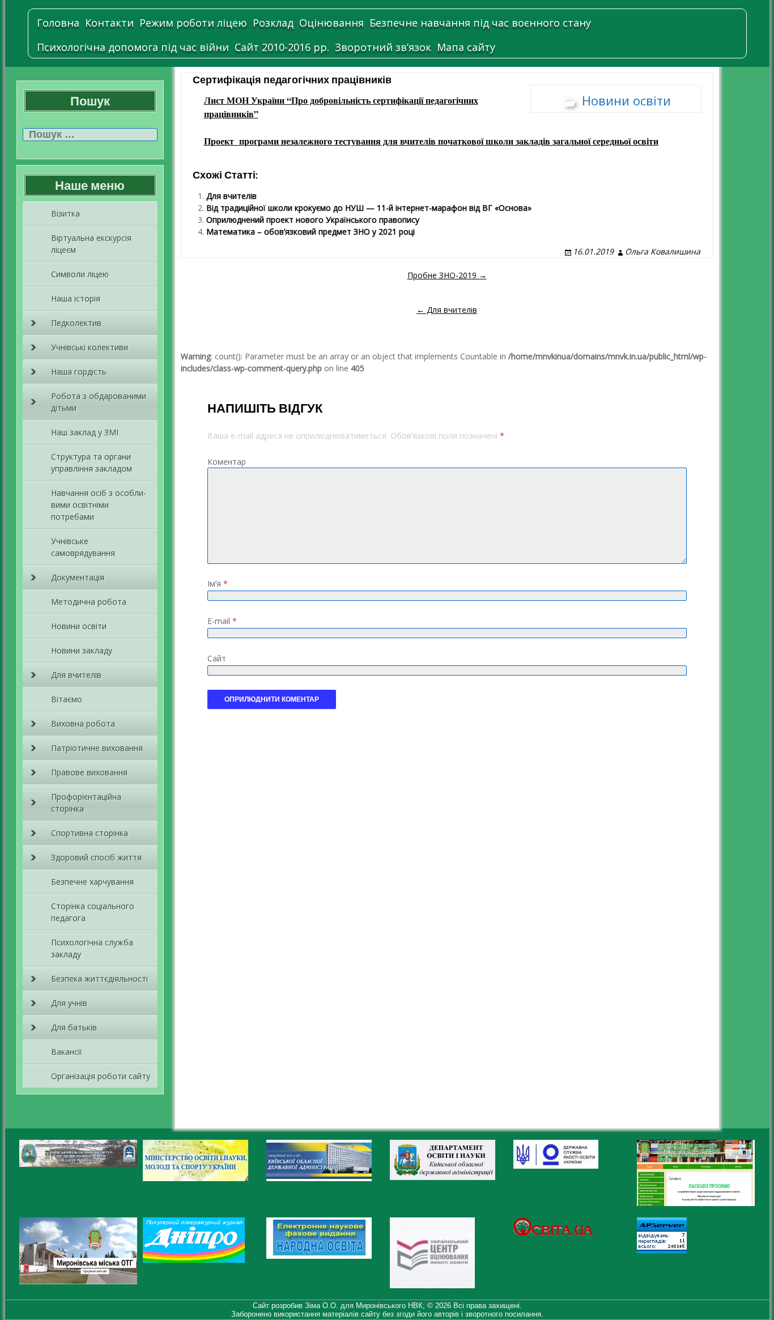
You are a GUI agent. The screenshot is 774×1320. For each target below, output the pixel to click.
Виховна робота (83, 723)
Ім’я (217, 583)
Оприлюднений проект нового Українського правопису (312, 219)
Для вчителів (76, 674)
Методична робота (88, 601)
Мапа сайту (466, 47)
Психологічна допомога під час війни (133, 47)
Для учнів (69, 1003)
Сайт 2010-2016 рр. (282, 47)
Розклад (273, 22)
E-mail (222, 621)
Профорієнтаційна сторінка (86, 802)
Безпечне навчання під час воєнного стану (480, 22)
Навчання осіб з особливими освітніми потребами (98, 504)
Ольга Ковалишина (662, 251)
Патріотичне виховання (97, 747)
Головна (58, 22)
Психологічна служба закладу (92, 948)
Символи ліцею (80, 274)
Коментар (226, 461)
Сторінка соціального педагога (92, 912)
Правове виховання (89, 772)
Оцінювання (331, 22)
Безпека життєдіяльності (99, 978)
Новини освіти (79, 626)
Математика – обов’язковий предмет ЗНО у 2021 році (310, 231)
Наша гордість (79, 371)
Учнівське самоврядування (83, 547)
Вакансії (66, 1051)
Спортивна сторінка (89, 832)
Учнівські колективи (89, 347)
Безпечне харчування (92, 881)
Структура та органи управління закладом (91, 462)
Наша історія (75, 298)
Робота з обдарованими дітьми (98, 402)
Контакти (109, 22)
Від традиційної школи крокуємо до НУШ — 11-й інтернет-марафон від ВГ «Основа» (368, 207)
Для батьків (74, 1027)
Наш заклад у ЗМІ (84, 432)
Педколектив (76, 322)
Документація (77, 577)
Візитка (65, 213)
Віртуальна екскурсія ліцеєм (91, 243)
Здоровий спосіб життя (96, 857)
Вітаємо (66, 699)
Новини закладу (81, 650)
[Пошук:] (90, 134)
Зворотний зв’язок (383, 47)
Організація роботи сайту (100, 1076)
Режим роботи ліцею (193, 22)
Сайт (216, 658)
